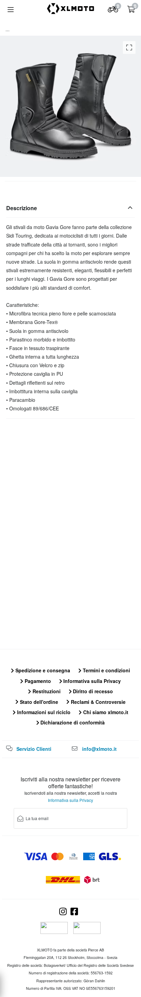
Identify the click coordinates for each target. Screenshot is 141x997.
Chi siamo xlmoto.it (105, 712)
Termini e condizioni (105, 670)
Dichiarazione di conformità (72, 722)
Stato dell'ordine (38, 701)
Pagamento (37, 680)
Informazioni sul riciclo (43, 712)
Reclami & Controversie (97, 701)
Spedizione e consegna (42, 670)
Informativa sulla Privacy (91, 680)
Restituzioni (46, 691)
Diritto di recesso (92, 691)
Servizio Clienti (33, 748)
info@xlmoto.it (99, 748)
